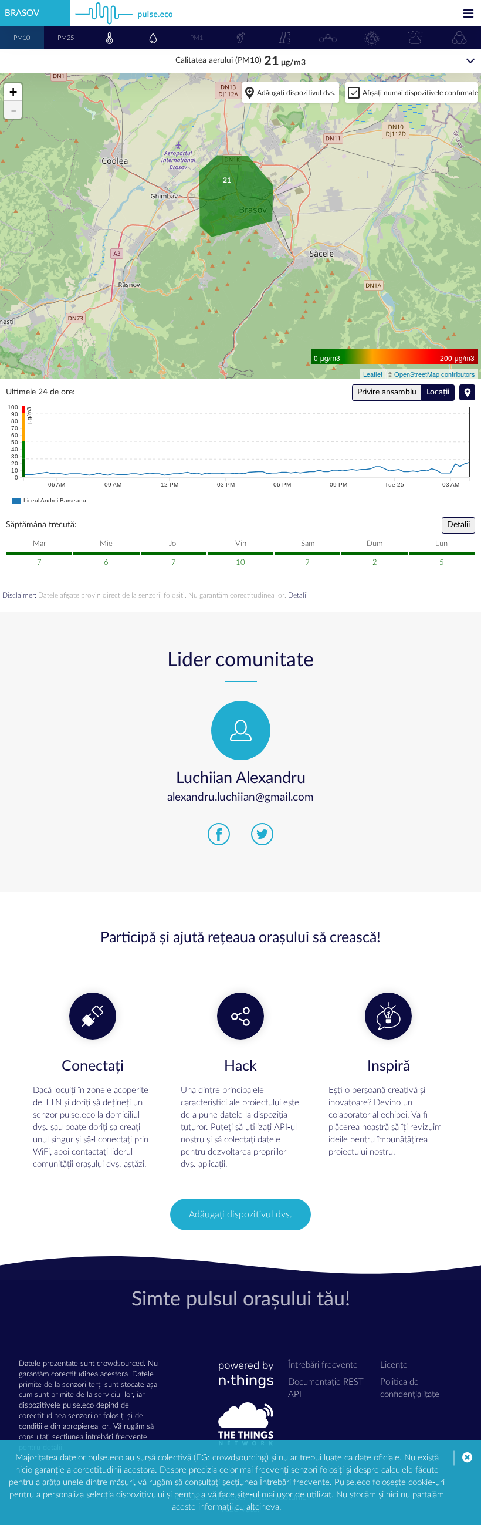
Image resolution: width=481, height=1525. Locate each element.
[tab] (22, 37)
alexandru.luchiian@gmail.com (240, 797)
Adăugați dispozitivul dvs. (296, 92)
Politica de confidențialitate (409, 1388)
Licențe (394, 1365)
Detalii (458, 525)
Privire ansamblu (386, 392)
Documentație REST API (326, 1388)
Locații (437, 392)
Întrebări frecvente (323, 1365)
